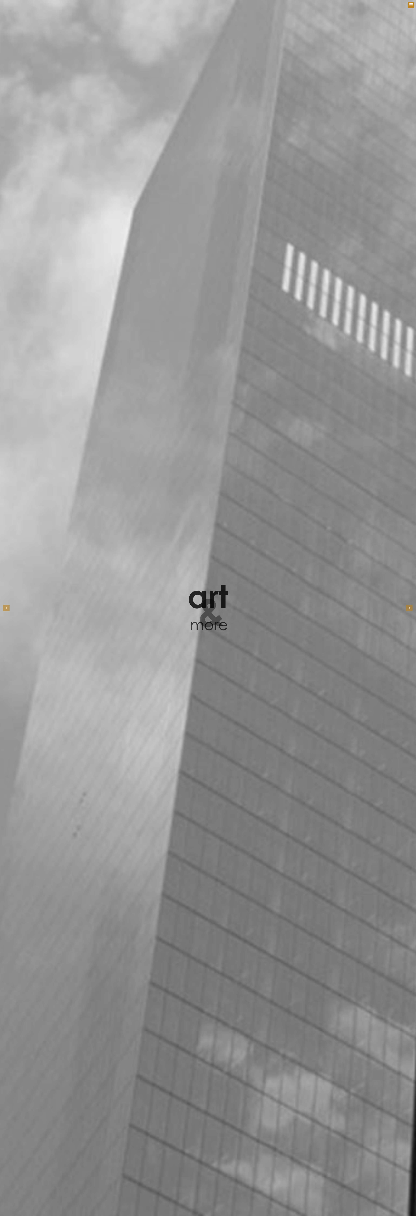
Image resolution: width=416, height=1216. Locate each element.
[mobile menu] (411, 5)
